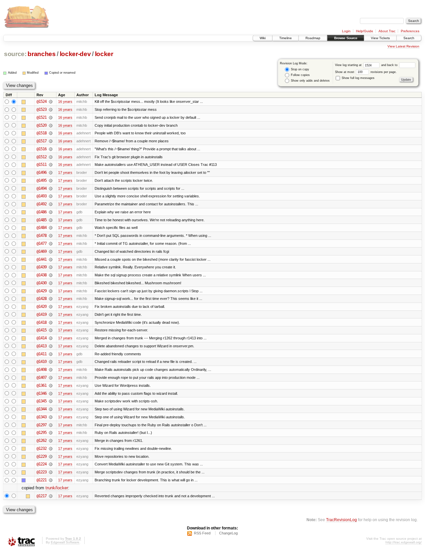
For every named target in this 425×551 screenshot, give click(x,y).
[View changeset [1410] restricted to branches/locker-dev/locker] (50, 361)
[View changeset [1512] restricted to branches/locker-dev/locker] (50, 157)
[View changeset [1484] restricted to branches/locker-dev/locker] (50, 227)
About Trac (387, 31)
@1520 (41, 125)
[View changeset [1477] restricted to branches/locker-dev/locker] (50, 243)
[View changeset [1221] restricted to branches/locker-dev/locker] (50, 480)
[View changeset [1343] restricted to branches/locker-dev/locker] (50, 417)
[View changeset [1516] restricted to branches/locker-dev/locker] (50, 149)
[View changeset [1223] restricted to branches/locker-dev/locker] (50, 472)
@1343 (41, 417)
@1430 (41, 283)
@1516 (41, 149)
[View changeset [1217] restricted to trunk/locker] (50, 496)
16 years (65, 101)
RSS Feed (202, 533)
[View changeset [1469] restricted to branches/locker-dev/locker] (50, 251)
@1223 (41, 472)
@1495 (41, 180)
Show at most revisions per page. (366, 72)
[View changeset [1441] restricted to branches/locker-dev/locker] (50, 259)
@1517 (41, 141)
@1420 (41, 306)
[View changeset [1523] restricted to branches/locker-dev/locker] (50, 109)
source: (15, 53)
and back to (389, 65)
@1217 (41, 496)
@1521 (41, 117)
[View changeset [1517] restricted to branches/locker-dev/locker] (50, 141)
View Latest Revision (403, 46)
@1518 (41, 133)
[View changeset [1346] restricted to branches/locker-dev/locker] (50, 393)
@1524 (41, 101)
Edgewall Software (65, 542)
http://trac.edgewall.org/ (403, 542)
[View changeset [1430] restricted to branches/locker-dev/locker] (50, 283)
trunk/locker (56, 487)
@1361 (41, 385)
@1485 (41, 220)
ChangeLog (228, 533)
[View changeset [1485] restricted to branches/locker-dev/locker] (50, 220)
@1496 (41, 172)
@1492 (41, 204)
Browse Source (345, 38)
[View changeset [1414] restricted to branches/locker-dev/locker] (50, 338)
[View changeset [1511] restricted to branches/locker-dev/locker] (50, 164)
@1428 (41, 298)
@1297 (41, 425)
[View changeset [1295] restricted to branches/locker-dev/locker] (50, 432)
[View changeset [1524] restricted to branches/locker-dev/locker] (50, 101)
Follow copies (300, 75)
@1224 (41, 464)
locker (104, 53)
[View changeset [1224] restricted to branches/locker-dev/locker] (50, 464)
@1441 (41, 259)
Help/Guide (364, 31)
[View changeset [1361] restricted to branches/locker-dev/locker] (50, 385)
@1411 (41, 354)
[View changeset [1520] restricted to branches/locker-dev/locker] (50, 125)
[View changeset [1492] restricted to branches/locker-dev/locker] (50, 204)
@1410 (41, 361)
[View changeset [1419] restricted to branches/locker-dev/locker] (50, 314)
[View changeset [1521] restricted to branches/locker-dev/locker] (50, 117)
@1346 (41, 393)
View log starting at (349, 65)
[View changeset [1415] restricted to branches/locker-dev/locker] (50, 330)
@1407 (41, 377)
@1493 (41, 196)
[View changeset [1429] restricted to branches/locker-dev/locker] (50, 291)
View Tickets (380, 38)
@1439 (41, 267)
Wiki (263, 38)
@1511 (41, 164)
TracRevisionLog (341, 519)
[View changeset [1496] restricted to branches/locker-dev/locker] (50, 172)
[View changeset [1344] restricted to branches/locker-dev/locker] (50, 409)
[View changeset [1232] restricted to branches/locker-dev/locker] (50, 448)
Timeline (285, 38)
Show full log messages (358, 78)
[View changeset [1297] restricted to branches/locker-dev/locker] (50, 425)
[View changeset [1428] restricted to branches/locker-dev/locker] (50, 298)
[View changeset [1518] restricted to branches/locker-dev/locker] (50, 133)
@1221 (41, 480)
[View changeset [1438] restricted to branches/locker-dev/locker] (50, 275)
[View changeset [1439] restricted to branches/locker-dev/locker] (50, 267)
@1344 (41, 409)
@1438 (41, 275)
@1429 (41, 291)
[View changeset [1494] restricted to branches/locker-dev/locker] (50, 188)
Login (346, 31)
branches (41, 53)
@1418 (41, 322)
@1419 (41, 314)
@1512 (41, 157)
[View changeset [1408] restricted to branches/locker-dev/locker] (50, 369)
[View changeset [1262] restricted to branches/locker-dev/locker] (50, 440)
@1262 (41, 440)
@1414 (41, 338)
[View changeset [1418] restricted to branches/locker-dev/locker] (50, 322)
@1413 (41, 346)
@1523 (41, 109)
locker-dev (75, 53)
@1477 (41, 243)
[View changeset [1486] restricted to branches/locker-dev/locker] (50, 212)
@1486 (41, 212)
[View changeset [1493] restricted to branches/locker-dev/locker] (50, 196)
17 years (65, 172)
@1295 (41, 432)
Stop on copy (299, 69)
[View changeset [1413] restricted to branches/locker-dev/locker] (50, 346)
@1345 (41, 401)
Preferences (410, 31)
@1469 (41, 251)
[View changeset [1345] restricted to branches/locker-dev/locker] (50, 401)
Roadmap (312, 38)
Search (408, 38)
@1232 (41, 448)
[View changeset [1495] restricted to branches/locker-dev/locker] (50, 180)
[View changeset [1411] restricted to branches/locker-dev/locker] (50, 354)
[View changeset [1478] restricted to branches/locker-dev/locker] (50, 235)
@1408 (41, 369)
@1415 (41, 330)
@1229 (41, 456)
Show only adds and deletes (310, 80)
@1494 (41, 188)
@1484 (41, 227)
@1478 (41, 235)
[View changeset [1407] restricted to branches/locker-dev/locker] (50, 377)
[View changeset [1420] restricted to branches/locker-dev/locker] (50, 306)
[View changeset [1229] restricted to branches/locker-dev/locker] (50, 456)
